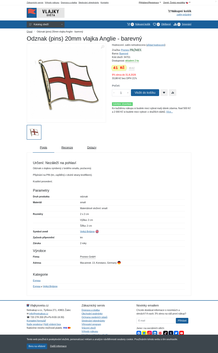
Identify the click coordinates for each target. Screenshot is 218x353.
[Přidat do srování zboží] (172, 92)
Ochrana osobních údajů (94, 317)
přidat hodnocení (156, 45)
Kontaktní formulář (36, 321)
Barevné (123, 53)
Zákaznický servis (35, 2)
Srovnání (184, 24)
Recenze (67, 147)
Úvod (29, 31)
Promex (125, 50)
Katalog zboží (41, 24)
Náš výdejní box (52, 324)
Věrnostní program (91, 324)
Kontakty (105, 2)
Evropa (36, 280)
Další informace (58, 346)
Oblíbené (164, 24)
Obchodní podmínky (92, 313)
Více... (169, 112)
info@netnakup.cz (38, 313)
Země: (174, 2)
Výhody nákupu (52, 2)
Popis (43, 147)
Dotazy (91, 147)
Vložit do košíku (145, 92)
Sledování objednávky (88, 2)
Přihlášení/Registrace (149, 2)
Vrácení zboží (89, 328)
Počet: (116, 85)
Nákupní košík (141, 24)
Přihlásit (182, 320)
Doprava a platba (69, 2)
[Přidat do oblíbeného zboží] (164, 92)
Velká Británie (87, 231)
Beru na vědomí (37, 346)
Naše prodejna (34, 324)
